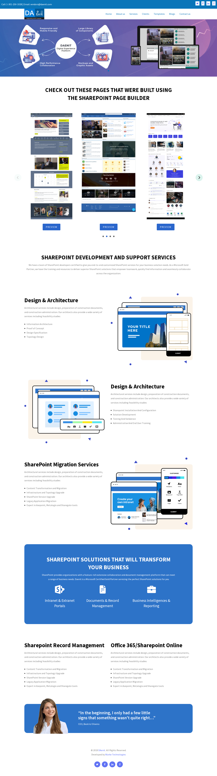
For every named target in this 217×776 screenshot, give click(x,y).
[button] (108, 70)
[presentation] (199, 177)
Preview (51, 226)
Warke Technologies (115, 754)
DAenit (101, 750)
